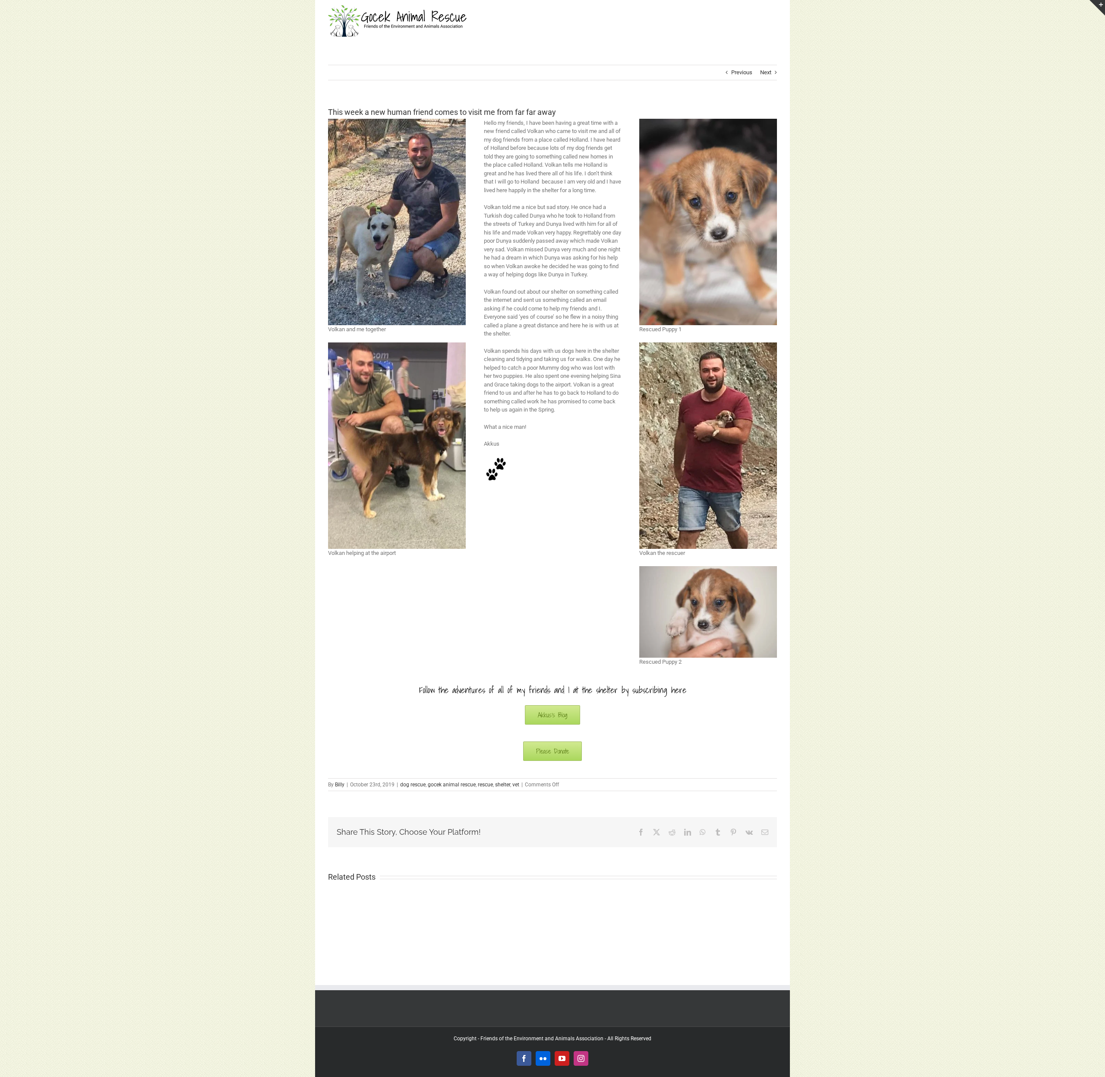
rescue (485, 785)
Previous (741, 72)
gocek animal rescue (452, 785)
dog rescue (413, 785)
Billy (339, 785)
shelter (502, 785)
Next (765, 72)
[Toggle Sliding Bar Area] (1097, 8)
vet (515, 785)
